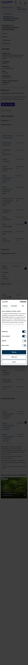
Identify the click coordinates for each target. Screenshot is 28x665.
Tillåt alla (14, 352)
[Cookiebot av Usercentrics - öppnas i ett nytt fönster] (20, 302)
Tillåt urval (14, 357)
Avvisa (14, 361)
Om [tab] (23, 306)
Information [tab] (14, 306)
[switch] (24, 336)
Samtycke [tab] (5, 306)
